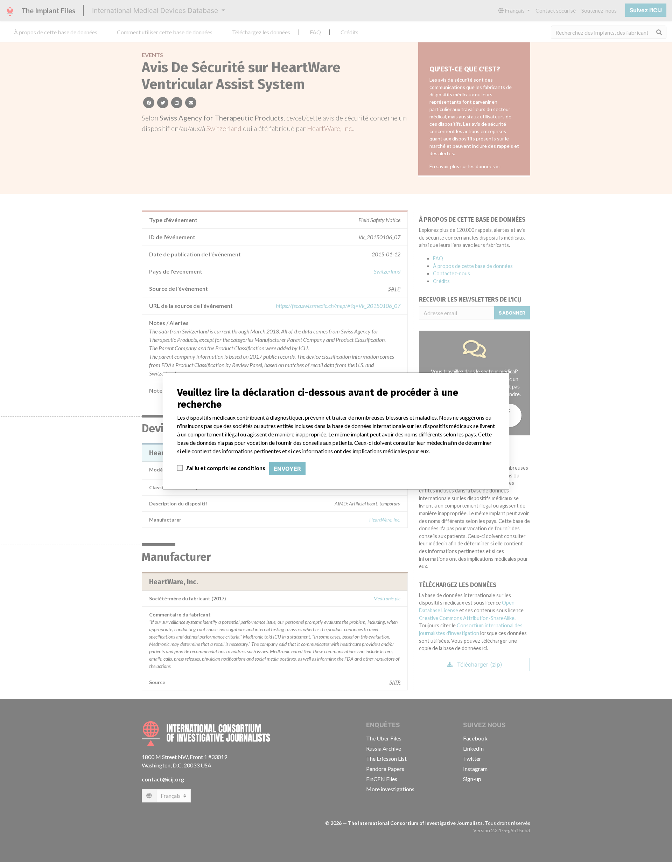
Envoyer (287, 468)
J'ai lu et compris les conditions (225, 467)
